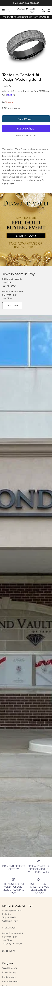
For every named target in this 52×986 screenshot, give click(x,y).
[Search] (9, 10)
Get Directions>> (10, 920)
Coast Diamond (9, 967)
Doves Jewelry (9, 972)
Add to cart (26, 118)
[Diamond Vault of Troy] (26, 10)
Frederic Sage (9, 976)
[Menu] (3, 10)
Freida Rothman (10, 981)
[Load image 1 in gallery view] (26, 45)
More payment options (26, 135)
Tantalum (9, 102)
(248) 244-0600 (14, 943)
